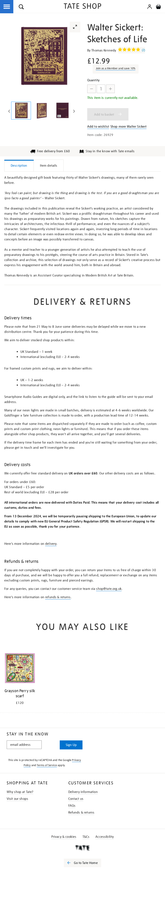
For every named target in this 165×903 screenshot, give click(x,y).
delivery (51, 544)
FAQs (72, 805)
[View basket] (158, 7)
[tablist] (82, 166)
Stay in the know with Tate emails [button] (110, 151)
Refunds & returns (81, 812)
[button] (21, 7)
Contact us (76, 799)
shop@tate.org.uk (108, 589)
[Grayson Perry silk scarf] (19, 669)
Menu (7, 7)
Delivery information (83, 792)
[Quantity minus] (91, 89)
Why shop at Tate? (20, 792)
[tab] (19, 165)
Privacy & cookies (63, 837)
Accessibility (104, 837)
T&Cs (86, 837)
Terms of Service (47, 765)
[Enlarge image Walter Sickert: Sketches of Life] (21, 110)
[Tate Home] (82, 848)
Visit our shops (17, 799)
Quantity (93, 80)
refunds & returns (58, 597)
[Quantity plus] (110, 89)
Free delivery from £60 (53, 151)
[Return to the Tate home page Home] (82, 6)
